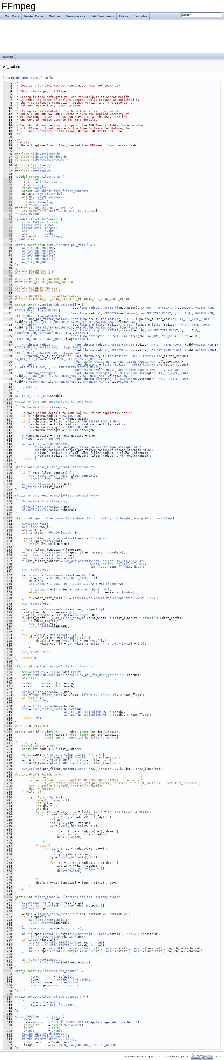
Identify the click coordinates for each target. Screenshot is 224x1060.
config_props (44, 666)
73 (7, 287)
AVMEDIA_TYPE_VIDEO (73, 979)
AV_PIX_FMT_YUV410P (38, 250)
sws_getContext (76, 561)
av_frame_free (40, 919)
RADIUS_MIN (204, 307)
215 (7, 726)
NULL (29, 387)
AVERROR (47, 544)
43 (7, 202)
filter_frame (44, 897)
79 (7, 304)
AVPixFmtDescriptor (48, 675)
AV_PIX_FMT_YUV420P (38, 247)
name (34, 976)
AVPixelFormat (58, 245)
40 (7, 193)
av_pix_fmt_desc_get (96, 675)
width (105, 518)
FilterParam (51, 176)
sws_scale (30, 768)
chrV (58, 558)
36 (7, 182)
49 (7, 219)
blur (39, 731)
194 (7, 666)
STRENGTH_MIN (25, 333)
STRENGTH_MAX (49, 333)
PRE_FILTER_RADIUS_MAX (94, 321)
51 (7, 225)
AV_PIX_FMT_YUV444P (38, 253)
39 (7, 191)
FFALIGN (54, 532)
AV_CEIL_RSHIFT (76, 712)
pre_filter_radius (47, 182)
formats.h (40, 168)
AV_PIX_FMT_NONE (35, 262)
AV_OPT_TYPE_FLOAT (156, 307)
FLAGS (52, 310)
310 (7, 996)
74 (7, 290)
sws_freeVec (31, 569)
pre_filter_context (71, 191)
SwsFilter (30, 526)
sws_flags (53, 236)
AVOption (45, 304)
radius (38, 179)
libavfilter (7, 56)
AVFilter (33, 1016)
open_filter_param (49, 518)
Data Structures (101, 16)
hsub (48, 230)
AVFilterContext (70, 401)
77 (7, 299)
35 (7, 179)
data (48, 934)
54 (7, 233)
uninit (55, 495)
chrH (36, 558)
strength (40, 185)
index (40, 583)
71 (7, 282)
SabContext (50, 219)
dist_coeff (39, 205)
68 (7, 273)
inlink (87, 666)
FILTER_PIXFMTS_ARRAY (39, 1039)
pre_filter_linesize (45, 196)
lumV (58, 555)
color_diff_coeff (43, 210)
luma (48, 225)
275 (7, 897)
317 (7, 1016)
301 (7, 971)
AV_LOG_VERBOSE (55, 444)
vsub (48, 233)
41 (7, 196)
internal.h (41, 171)
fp (115, 737)
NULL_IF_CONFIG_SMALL (69, 1022)
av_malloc (65, 538)
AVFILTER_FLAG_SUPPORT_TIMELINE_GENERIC (85, 1045)
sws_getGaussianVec (48, 552)
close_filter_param (52, 467)
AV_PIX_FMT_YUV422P (38, 256)
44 (7, 205)
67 (7, 270)
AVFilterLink (67, 666)
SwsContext (43, 191)
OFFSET (109, 307)
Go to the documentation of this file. (28, 78)
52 (7, 228)
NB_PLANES (77, 754)
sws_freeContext (42, 475)
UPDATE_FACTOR (68, 837)
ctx (89, 401)
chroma (50, 228)
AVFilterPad (47, 971)
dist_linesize (40, 202)
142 (7, 518)
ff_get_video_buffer (54, 914)
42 (7, 199)
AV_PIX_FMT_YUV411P (38, 259)
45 (7, 208)
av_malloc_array (68, 618)
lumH (36, 555)
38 (7, 188)
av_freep (29, 484)
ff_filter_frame (47, 962)
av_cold (33, 401)
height (125, 518)
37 (7, 185)
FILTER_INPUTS (33, 1033)
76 (7, 296)
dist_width (38, 199)
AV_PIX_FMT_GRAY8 (131, 561)
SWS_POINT (56, 438)
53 (7, 230)
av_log (27, 444)
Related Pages (34, 16)
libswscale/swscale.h (50, 159)
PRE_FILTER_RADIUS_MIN (54, 321)
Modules (54, 16)
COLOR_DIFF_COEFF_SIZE (77, 210)
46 (7, 210)
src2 (64, 754)
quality (39, 188)
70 (7, 279)
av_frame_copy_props (38, 928)
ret (31, 677)
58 (7, 245)
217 (7, 731)
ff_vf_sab (49, 1016)
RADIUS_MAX (23, 310)
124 (7, 467)
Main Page (12, 16)
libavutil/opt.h (46, 153)
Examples (140, 16)
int (77, 598)
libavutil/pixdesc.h (49, 156)
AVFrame (102, 897)
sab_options (63, 304)
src (73, 734)
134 (7, 495)
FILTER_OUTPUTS (34, 1036)
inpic (115, 897)
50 (7, 222)
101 (7, 401)
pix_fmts (78, 245)
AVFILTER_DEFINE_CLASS (33, 396)
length (113, 583)
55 (7, 236)
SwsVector (30, 524)
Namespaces (74, 16)
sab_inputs (67, 971)
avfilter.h (41, 165)
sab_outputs (68, 996)
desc (71, 675)
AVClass (39, 222)
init (51, 401)
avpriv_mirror (70, 825)
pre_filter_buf (50, 193)
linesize (82, 934)
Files (122, 16)
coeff (117, 592)
